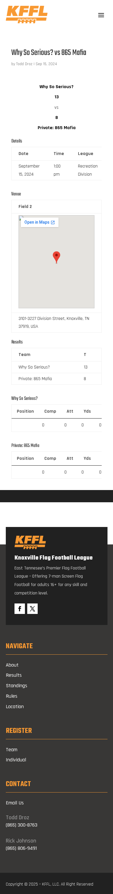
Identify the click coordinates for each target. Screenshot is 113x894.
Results (14, 675)
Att (70, 411)
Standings (16, 685)
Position (25, 411)
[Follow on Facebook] (19, 608)
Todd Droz (24, 64)
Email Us (15, 802)
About (12, 665)
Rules (11, 696)
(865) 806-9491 (21, 848)
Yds (87, 411)
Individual (16, 759)
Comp (50, 411)
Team (11, 749)
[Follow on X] (32, 608)
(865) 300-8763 (21, 825)
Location (15, 706)
